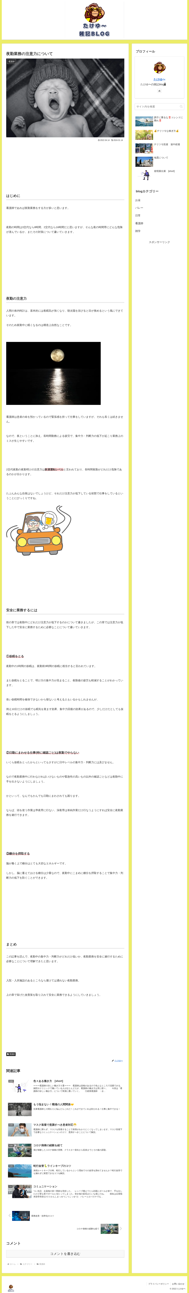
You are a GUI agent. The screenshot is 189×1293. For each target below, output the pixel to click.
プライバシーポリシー (158, 1284)
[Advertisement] (65, 166)
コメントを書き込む (65, 1254)
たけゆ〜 (159, 79)
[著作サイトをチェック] (159, 91)
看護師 (12, 1054)
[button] (181, 106)
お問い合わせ (178, 1284)
